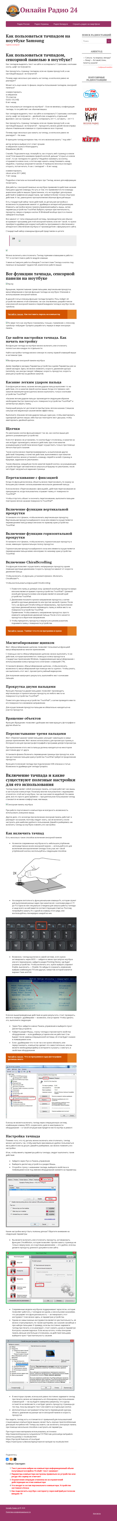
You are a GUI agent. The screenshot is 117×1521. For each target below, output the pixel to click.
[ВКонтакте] (7, 1459)
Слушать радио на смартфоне (86, 24)
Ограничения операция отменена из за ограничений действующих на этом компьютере (37, 1480)
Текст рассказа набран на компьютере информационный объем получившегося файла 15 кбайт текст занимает (43, 1469)
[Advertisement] (99, 171)
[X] (15, 1459)
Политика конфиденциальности (18, 1512)
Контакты (97, 1513)
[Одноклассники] (11, 1459)
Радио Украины (42, 24)
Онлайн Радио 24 (48, 9)
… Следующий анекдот (104, 67)
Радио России (23, 24)
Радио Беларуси (61, 24)
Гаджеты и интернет (13, 45)
